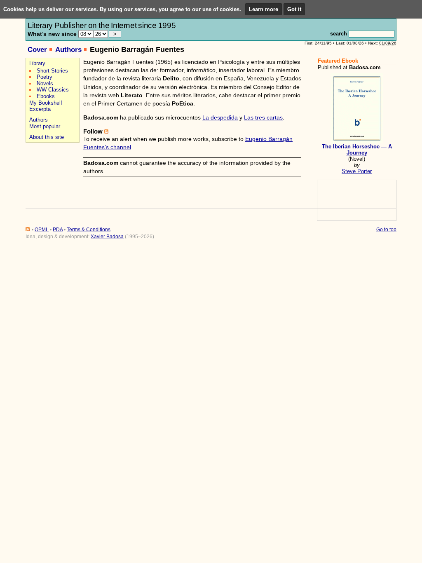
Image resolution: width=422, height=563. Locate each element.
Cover (37, 50)
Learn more (263, 9)
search (338, 33)
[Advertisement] (51, 173)
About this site (46, 137)
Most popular (44, 126)
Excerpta (40, 109)
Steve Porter (357, 171)
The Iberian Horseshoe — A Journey (357, 149)
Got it (294, 9)
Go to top (386, 229)
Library (37, 63)
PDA (58, 229)
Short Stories (52, 71)
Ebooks (46, 96)
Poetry (44, 77)
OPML (42, 229)
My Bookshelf (45, 103)
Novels (45, 83)
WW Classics (53, 90)
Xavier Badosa (107, 236)
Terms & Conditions (88, 229)
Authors (68, 50)
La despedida (220, 117)
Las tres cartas (263, 117)
